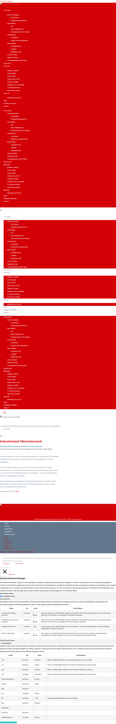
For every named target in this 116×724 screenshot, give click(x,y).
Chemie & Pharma (12, 82)
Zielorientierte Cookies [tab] (7, 640)
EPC (12, 26)
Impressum (8, 531)
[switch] (0, 643)
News (5, 100)
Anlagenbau (11, 23)
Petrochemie (11, 73)
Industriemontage (17, 29)
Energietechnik (12, 57)
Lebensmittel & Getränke (15, 85)
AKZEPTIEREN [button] (19, 563)
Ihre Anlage (7, 63)
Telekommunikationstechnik (17, 60)
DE (4, 205)
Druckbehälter (16, 46)
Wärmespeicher (16, 52)
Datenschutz (9, 529)
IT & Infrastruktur (13, 87)
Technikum (14, 37)
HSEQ (6, 523)
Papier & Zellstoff (13, 79)
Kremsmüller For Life (14, 98)
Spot (17, 491)
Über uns (6, 93)
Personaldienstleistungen (20, 32)
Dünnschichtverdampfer (19, 40)
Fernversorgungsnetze (19, 20)
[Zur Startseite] (8, 4)
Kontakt (6, 106)
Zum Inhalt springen (6, 1)
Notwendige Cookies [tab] (6, 593)
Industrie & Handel (13, 90)
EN (4, 207)
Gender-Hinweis (9, 534)
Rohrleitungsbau (13, 15)
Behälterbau (11, 43)
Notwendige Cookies (8, 596)
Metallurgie (11, 76)
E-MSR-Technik (12, 55)
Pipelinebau (15, 17)
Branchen (7, 66)
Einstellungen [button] (6, 563)
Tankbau (13, 49)
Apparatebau (11, 35)
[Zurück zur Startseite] (58, 505)
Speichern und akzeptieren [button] (8, 722)
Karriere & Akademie (10, 103)
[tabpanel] (58, 619)
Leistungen (7, 10)
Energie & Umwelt (13, 70)
